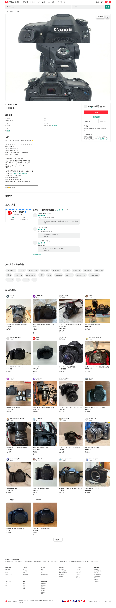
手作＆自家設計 (97, 574)
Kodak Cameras (63, 561)
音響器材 (78, 574)
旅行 (95, 577)
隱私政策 (54, 600)
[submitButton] (107, 7)
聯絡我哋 (26, 600)
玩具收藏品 (96, 569)
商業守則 (21, 602)
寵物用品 (43, 592)
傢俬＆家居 (43, 583)
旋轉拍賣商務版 (9, 574)
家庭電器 (43, 588)
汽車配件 (25, 571)
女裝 (42, 569)
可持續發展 (37, 600)
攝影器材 (78, 576)
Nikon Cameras (37, 561)
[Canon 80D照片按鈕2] (58, 57)
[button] (21, 214)
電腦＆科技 (43, 585)
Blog (6, 572)
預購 (24, 587)
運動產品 (43, 590)
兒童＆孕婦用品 (62, 571)
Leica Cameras (54, 561)
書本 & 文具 (96, 572)
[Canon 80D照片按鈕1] (58, 28)
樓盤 (24, 572)
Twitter (7, 571)
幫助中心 (21, 600)
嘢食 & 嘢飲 (61, 574)
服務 (6, 585)
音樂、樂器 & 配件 (98, 571)
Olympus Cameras (73, 561)
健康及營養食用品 (63, 572)
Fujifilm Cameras (28, 561)
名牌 (42, 571)
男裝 (42, 572)
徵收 (24, 588)
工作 (6, 583)
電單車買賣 (25, 574)
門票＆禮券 (96, 581)
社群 (24, 585)
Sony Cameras (45, 561)
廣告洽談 (46, 600)
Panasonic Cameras (84, 561)
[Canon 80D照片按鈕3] (58, 86)
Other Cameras (18, 561)
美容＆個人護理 (44, 574)
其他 (24, 583)
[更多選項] (7, 333)
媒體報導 (32, 600)
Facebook (7, 569)
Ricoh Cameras (94, 561)
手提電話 (78, 572)
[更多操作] (107, 16)
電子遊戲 (43, 587)
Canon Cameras (9, 561)
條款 (50, 600)
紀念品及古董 (97, 576)
